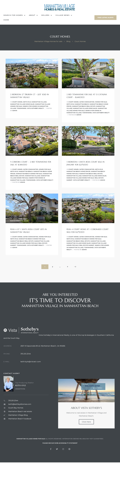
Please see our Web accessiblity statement (60, 443)
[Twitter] (57, 449)
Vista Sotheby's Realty (35, 108)
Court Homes (17, 102)
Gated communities (86, 102)
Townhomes (21, 108)
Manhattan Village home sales (22, 104)
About (32, 15)
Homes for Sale (101, 102)
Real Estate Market (86, 245)
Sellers (45, 15)
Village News (63, 15)
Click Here (86, 422)
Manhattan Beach (82, 104)
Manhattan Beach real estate (83, 106)
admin (14, 110)
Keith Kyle (27, 102)
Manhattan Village (39, 102)
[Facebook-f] (51, 449)
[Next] (75, 266)
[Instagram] (63, 449)
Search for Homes (13, 15)
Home (6, 20)
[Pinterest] (69, 449)
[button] (105, 17)
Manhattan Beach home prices (78, 171)
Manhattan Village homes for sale (80, 178)
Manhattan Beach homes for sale (29, 173)
